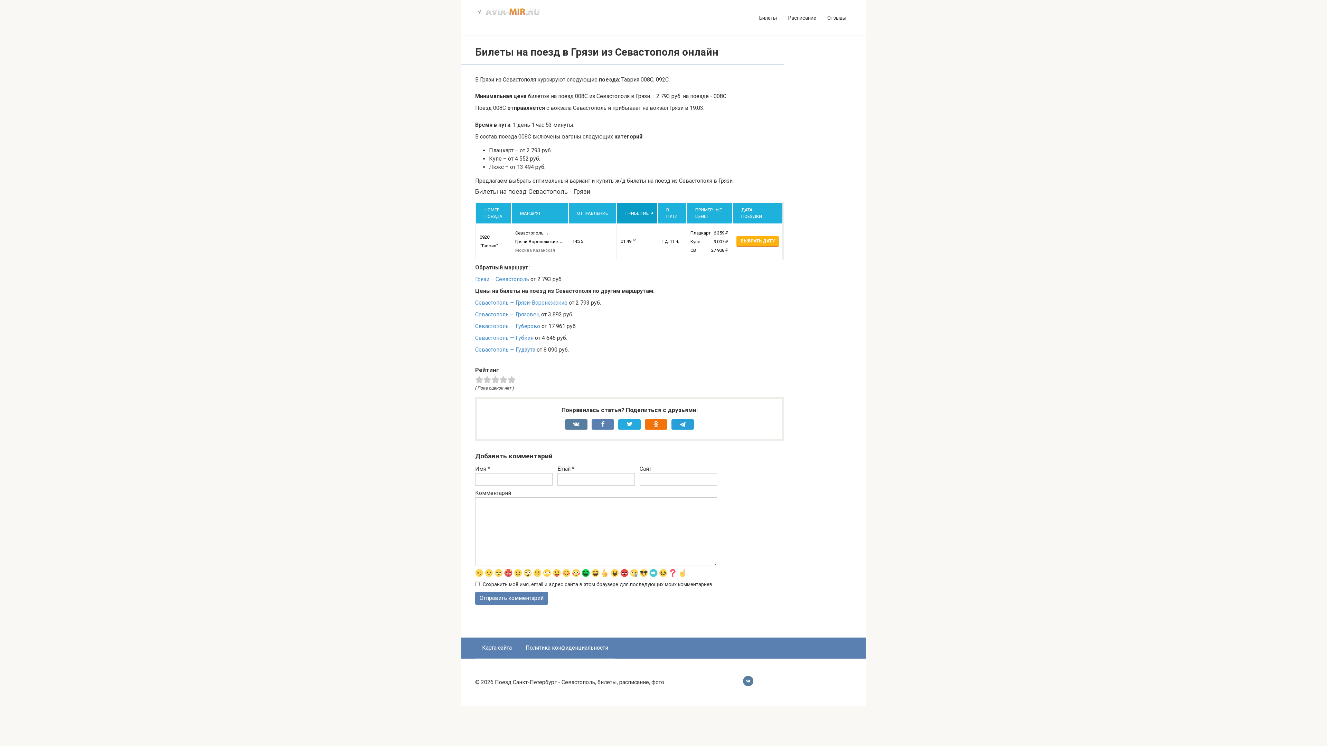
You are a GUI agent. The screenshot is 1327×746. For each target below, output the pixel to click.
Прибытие (637, 213)
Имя (482, 469)
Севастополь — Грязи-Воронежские (521, 302)
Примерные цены (708, 213)
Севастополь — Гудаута (505, 349)
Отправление (592, 213)
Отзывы (836, 18)
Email (565, 469)
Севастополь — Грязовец (507, 314)
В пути (672, 213)
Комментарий (493, 493)
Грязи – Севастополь (502, 279)
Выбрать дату (758, 240)
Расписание (802, 18)
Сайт (645, 469)
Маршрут (530, 213)
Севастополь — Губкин (504, 338)
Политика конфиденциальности (567, 647)
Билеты (768, 18)
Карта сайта (497, 647)
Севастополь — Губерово (507, 326)
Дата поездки (751, 213)
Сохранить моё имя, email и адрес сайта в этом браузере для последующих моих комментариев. (598, 584)
